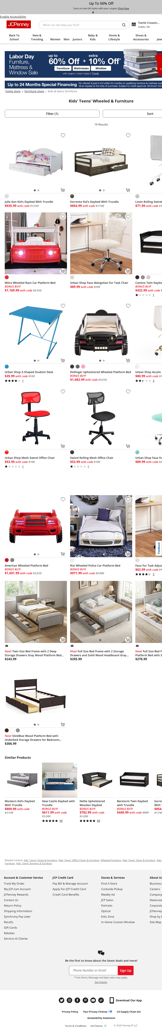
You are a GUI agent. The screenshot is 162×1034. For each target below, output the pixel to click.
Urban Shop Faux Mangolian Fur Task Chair (99, 283)
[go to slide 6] (111, 12)
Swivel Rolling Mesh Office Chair (91, 458)
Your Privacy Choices (95, 1011)
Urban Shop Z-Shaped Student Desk (29, 372)
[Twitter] (62, 1000)
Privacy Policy (70, 1011)
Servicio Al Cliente (16, 938)
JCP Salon (107, 900)
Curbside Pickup (112, 889)
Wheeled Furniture (111, 860)
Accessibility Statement (101, 1018)
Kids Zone (107, 916)
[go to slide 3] (100, 12)
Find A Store (109, 883)
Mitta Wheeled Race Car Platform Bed (30, 283)
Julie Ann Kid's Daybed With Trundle (29, 202)
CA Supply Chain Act (129, 1011)
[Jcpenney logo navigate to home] (18, 24)
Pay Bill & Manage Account (70, 883)
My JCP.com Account (17, 889)
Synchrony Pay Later (17, 916)
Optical (106, 911)
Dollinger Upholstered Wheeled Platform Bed (100, 372)
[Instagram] (70, 1000)
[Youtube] (94, 1000)
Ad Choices (96, 1026)
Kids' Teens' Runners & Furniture (34, 863)
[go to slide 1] (93, 12)
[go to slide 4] (104, 12)
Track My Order (14, 883)
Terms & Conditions (76, 1026)
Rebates (9, 933)
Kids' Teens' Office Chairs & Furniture (78, 860)
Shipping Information (18, 911)
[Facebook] (78, 1000)
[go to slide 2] (97, 12)
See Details (101, 982)
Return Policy (12, 905)
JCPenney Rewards (16, 894)
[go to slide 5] (107, 12)
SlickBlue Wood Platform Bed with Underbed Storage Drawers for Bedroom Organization (32, 738)
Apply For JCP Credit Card (69, 889)
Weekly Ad (108, 894)
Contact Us (11, 900)
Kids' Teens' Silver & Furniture (138, 860)
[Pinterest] (86, 1000)
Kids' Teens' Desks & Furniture (40, 860)
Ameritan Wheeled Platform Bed (26, 565)
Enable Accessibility (13, 16)
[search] (125, 25)
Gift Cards (10, 927)
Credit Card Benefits (66, 894)
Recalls (8, 922)
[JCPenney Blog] (101, 1000)
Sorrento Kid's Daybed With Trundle (94, 202)
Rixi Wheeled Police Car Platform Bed (95, 565)
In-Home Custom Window (118, 922)
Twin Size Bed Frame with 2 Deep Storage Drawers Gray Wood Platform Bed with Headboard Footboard (33, 653)
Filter (52, 114)
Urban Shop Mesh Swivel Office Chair (30, 458)
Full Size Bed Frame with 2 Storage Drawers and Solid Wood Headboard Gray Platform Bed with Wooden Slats (98, 653)
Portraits (106, 905)
